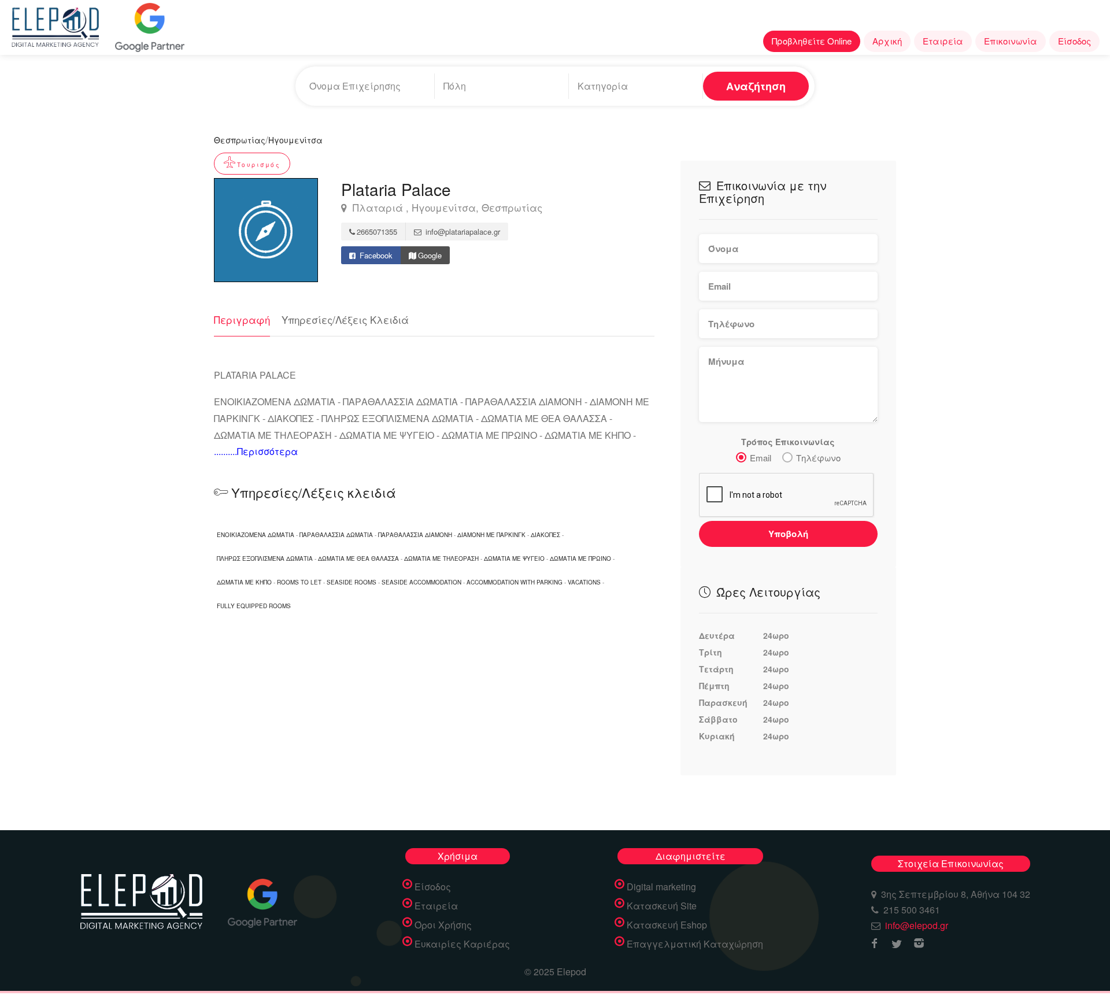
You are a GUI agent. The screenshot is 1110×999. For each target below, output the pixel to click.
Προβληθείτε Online (812, 41)
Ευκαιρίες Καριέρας (462, 944)
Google (430, 255)
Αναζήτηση (756, 86)
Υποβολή (788, 533)
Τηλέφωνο (818, 458)
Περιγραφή (242, 319)
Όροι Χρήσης (443, 925)
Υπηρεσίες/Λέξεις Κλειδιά (345, 319)
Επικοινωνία (1010, 41)
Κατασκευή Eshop (667, 925)
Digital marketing (661, 886)
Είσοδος (1074, 41)
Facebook (375, 255)
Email (760, 458)
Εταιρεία (943, 41)
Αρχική (887, 41)
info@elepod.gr (916, 925)
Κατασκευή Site (662, 906)
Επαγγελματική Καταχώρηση (695, 944)
